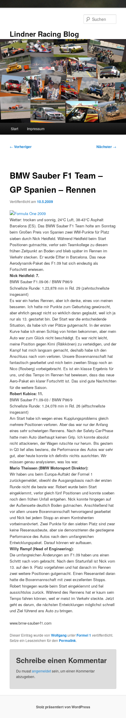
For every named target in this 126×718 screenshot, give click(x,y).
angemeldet (41, 670)
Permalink (67, 640)
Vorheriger (21, 146)
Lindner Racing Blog (44, 34)
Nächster (106, 146)
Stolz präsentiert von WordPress (63, 706)
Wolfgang (59, 635)
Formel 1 (83, 635)
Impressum (36, 128)
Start (14, 128)
